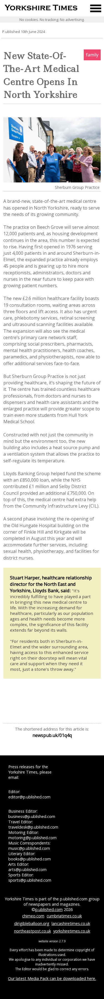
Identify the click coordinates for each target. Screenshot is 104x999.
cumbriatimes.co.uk (64, 916)
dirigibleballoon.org (31, 923)
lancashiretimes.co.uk (71, 923)
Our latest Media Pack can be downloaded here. (52, 978)
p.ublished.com (49, 909)
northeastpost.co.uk (32, 931)
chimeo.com (33, 916)
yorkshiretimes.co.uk (71, 931)
